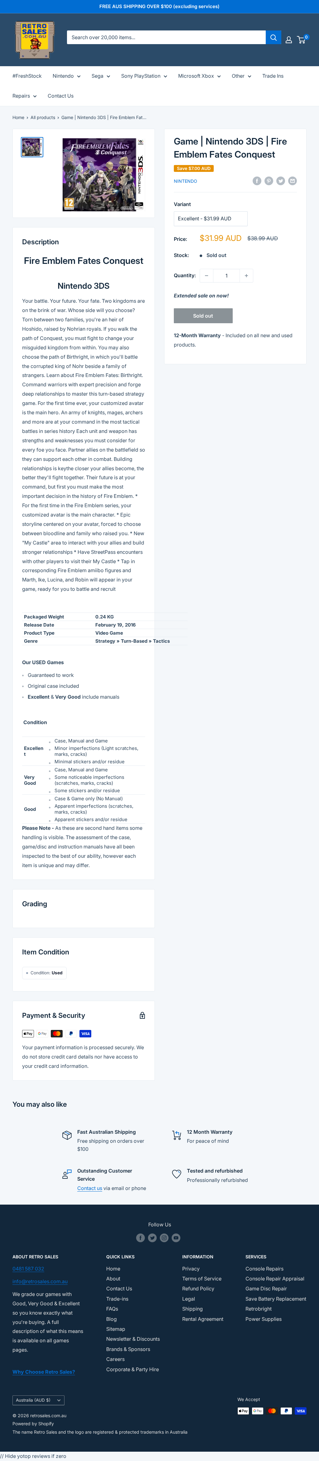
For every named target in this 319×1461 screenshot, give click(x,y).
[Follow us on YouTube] (176, 1238)
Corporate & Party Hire (132, 1369)
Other (238, 76)
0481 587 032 (28, 1269)
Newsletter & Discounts (133, 1339)
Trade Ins (272, 76)
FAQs (112, 1309)
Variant (182, 204)
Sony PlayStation (140, 76)
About (113, 1278)
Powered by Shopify (33, 1423)
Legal (188, 1299)
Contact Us (61, 96)
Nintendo (63, 76)
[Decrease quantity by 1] (206, 275)
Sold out (203, 316)
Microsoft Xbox (196, 76)
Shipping (192, 1309)
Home (18, 117)
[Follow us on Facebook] (140, 1238)
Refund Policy (198, 1288)
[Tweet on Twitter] (280, 181)
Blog (111, 1319)
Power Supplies (263, 1319)
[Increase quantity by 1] (246, 275)
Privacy (191, 1269)
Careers (115, 1359)
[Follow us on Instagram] (164, 1238)
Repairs (21, 96)
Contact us (89, 1188)
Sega (97, 76)
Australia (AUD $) (33, 1400)
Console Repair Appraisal (274, 1278)
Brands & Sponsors (128, 1349)
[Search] (273, 37)
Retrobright (258, 1309)
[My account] (289, 39)
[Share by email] (292, 181)
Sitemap (115, 1329)
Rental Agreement (202, 1319)
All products (43, 117)
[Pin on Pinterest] (268, 181)
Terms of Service (201, 1278)
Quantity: (185, 275)
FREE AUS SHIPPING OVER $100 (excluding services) (159, 6)
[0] (301, 40)
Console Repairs (264, 1269)
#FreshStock (27, 76)
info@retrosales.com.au (40, 1281)
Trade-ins (117, 1299)
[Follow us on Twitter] (152, 1238)
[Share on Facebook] (257, 181)
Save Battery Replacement (275, 1299)
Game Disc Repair (266, 1288)
